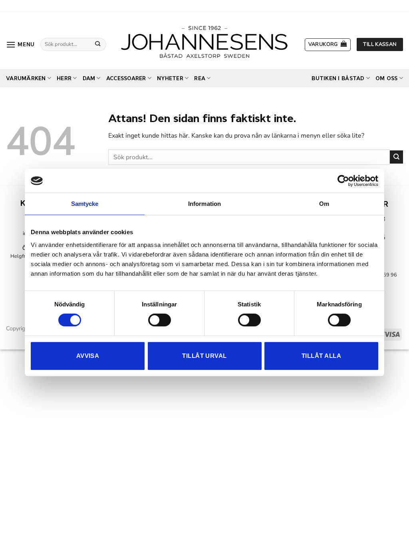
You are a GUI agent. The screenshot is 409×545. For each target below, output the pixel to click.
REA (199, 78)
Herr (64, 78)
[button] (20, 44)
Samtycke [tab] (85, 203)
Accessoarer (126, 78)
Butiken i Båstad (338, 78)
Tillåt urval (204, 355)
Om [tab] (324, 203)
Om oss (386, 78)
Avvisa (87, 355)
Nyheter (170, 78)
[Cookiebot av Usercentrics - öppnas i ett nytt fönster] (343, 181)
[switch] (159, 320)
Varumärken (26, 78)
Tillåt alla (321, 355)
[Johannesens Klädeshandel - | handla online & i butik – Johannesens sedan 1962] (204, 40)
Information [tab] (204, 203)
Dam (89, 78)
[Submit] (97, 44)
